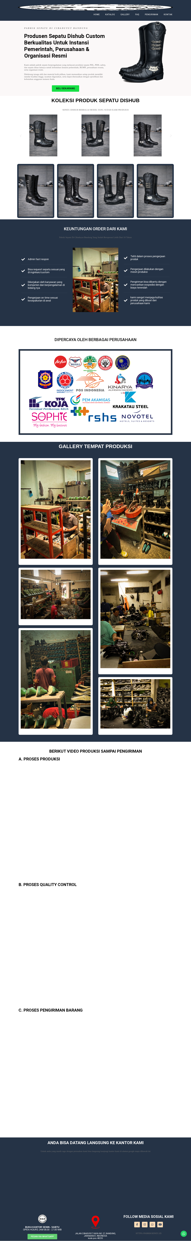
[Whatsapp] (152, 1224)
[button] (65, 88)
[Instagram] (145, 1224)
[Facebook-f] (137, 1224)
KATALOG (110, 14)
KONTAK (168, 14)
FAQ (137, 14)
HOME (97, 14)
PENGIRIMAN (151, 14)
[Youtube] (160, 1224)
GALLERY (125, 14)
